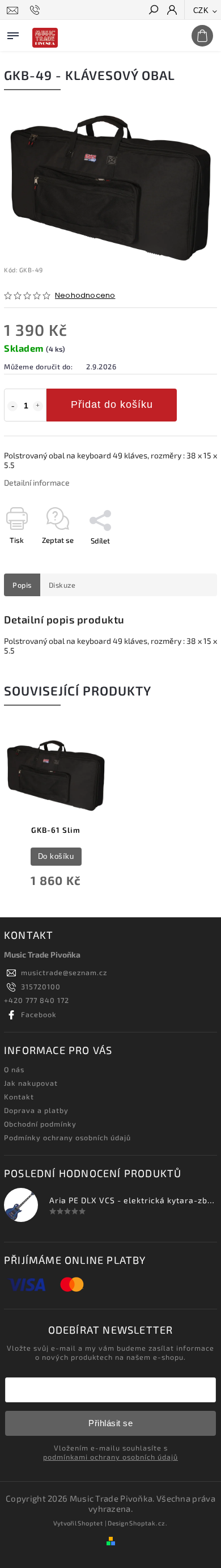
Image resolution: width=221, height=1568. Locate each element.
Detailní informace (37, 482)
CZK (201, 10)
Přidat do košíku (112, 404)
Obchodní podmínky (40, 1123)
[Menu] (13, 33)
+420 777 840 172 (36, 1000)
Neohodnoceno (85, 296)
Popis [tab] (22, 584)
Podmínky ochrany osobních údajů (67, 1137)
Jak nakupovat (31, 1083)
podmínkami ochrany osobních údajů (110, 1456)
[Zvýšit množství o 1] (38, 406)
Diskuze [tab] (62, 584)
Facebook (39, 1014)
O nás (14, 1069)
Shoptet (90, 1523)
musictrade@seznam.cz (64, 972)
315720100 (41, 986)
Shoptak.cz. (148, 1523)
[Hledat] (153, 10)
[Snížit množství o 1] (12, 406)
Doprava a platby (36, 1110)
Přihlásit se (110, 1423)
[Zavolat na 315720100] (36, 10)
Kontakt (19, 1096)
